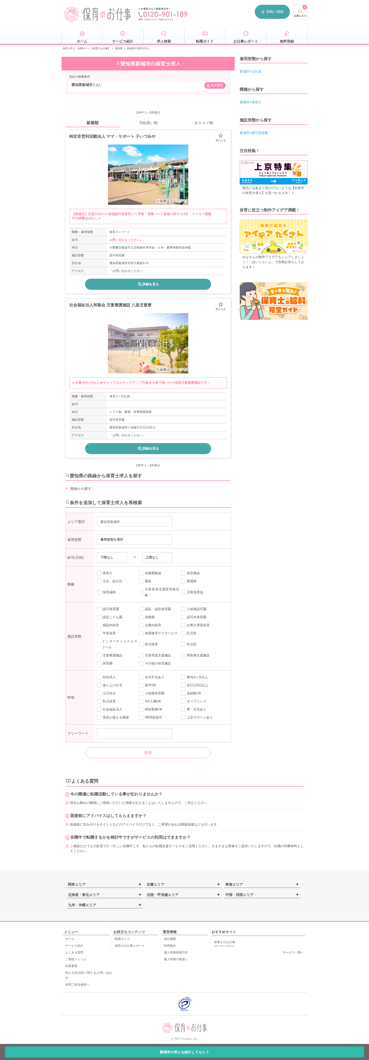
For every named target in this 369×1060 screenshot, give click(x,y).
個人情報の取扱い (176, 959)
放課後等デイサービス (161, 633)
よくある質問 (74, 952)
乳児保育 (109, 701)
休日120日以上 (197, 685)
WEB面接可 (153, 717)
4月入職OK (153, 701)
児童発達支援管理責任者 (162, 592)
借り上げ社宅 (112, 685)
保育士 (107, 573)
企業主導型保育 (198, 625)
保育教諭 (193, 573)
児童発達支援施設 (158, 655)
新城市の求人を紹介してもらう (184, 1052)
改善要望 (71, 966)
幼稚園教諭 (153, 573)
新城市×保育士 (250, 102)
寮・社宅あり (196, 709)
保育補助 (109, 592)
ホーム (69, 939)
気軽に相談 (275, 12)
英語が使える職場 (116, 717)
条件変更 (217, 85)
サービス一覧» (292, 952)
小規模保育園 (154, 693)
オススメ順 (203, 123)
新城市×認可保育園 (254, 133)
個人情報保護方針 (176, 952)
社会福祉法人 (112, 709)
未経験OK (194, 693)
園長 (148, 581)
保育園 (107, 663)
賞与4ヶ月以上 (197, 677)
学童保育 (109, 633)
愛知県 (118, 48)
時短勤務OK (154, 709)
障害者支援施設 (198, 655)
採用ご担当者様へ (77, 984)
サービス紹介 (74, 945)
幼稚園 (150, 617)
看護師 (192, 581)
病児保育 (151, 644)
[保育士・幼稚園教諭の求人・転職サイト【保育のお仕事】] (98, 14)
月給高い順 (148, 123)
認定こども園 (112, 617)
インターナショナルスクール (119, 644)
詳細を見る (151, 284)
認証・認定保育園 (158, 609)
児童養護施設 (112, 655)
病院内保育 (111, 625)
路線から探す (80, 489)
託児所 (192, 633)
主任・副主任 (112, 581)
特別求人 (109, 677)
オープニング (196, 701)
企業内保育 (153, 625)
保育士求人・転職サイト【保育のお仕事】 (86, 48)
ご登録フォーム (75, 959)
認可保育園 (111, 609)
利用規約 (170, 945)
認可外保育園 (196, 617)
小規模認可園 (196, 609)
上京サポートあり (200, 717)
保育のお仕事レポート (130, 945)
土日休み (109, 693)
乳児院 (192, 644)
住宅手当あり (154, 677)
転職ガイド (122, 939)
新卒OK (150, 685)
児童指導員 (195, 592)
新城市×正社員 (250, 71)
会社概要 (170, 939)
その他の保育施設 (158, 663)
